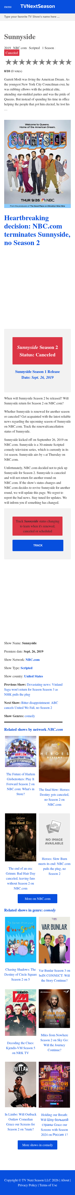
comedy (30, 716)
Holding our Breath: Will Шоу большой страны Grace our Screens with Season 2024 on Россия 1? (54, 1124)
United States (33, 676)
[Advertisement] (37, 288)
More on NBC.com (37, 898)
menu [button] (7, 6)
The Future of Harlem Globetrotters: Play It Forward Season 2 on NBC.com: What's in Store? (20, 784)
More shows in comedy (37, 1145)
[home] (37, 7)
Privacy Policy (27, 1185)
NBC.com (33, 659)
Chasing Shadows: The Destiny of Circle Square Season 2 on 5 (20, 974)
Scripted (26, 667)
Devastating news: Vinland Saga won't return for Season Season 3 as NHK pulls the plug (33, 689)
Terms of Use (48, 1185)
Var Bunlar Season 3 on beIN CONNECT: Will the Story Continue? (54, 975)
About (65, 1180)
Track (37, 545)
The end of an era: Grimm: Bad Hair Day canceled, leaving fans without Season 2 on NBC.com (20, 878)
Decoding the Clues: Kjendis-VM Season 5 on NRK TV (20, 1048)
